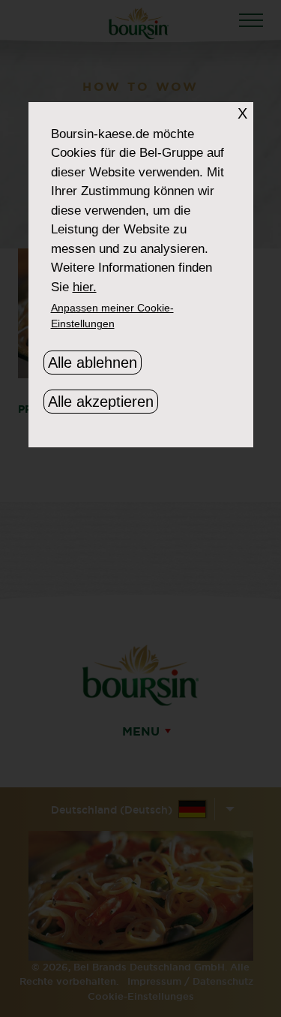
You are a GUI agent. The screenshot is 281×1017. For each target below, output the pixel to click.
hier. (85, 287)
